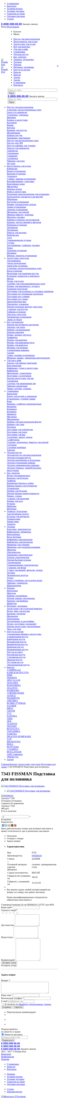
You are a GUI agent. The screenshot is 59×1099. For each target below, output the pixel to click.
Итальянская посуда (16, 642)
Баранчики (12, 393)
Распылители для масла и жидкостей (25, 197)
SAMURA (12, 734)
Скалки (10, 353)
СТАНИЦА (12, 749)
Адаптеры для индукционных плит (24, 110)
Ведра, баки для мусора (18, 611)
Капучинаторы (14, 365)
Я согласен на (28, 1004)
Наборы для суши (15, 424)
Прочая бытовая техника (19, 560)
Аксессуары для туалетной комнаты (24, 608)
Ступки (10, 243)
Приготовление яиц (16, 301)
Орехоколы (12, 227)
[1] (2, 813)
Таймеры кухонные (16, 312)
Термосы (11, 524)
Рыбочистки (13, 235)
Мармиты (11, 414)
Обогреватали (14, 552)
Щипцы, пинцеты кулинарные (22, 255)
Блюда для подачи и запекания (22, 396)
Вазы (9, 401)
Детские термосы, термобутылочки (24, 468)
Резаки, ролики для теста (19, 335)
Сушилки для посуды (17, 309)
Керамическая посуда (17, 644)
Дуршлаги (12, 176)
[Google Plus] (15, 825)
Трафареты (12, 337)
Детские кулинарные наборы (21, 463)
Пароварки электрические (20, 555)
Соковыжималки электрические (22, 565)
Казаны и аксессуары (17, 120)
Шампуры (12, 603)
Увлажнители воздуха (17, 575)
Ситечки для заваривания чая (21, 383)
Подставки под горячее (18, 296)
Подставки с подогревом (19, 376)
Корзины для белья (16, 613)
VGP (9, 739)
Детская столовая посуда (19, 457)
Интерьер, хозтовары (17, 606)
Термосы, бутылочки (17, 511)
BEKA (10, 744)
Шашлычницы (14, 585)
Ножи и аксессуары (16, 191)
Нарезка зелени (14, 189)
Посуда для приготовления (20, 107)
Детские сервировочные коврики (23, 465)
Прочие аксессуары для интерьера (23, 626)
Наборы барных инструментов (22, 486)
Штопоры (11, 509)
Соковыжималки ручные (19, 240)
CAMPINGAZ (14, 670)
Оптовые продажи (16, 1084)
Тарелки (11, 450)
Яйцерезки (12, 199)
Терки (10, 248)
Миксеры (11, 550)
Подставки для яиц (16, 434)
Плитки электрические (18, 557)
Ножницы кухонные (17, 225)
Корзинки (11, 406)
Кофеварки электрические (20, 539)
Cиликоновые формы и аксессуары (24, 634)
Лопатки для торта (16, 327)
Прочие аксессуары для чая (20, 378)
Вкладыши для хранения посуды (23, 273)
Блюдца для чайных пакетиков (22, 363)
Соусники (12, 445)
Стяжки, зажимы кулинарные (21, 179)
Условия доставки (15, 1079)
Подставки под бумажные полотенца (25, 294)
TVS (9, 713)
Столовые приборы (16, 447)
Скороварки (13, 153)
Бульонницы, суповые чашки (21, 399)
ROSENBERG (14, 685)
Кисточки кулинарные (18, 202)
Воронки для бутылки (17, 478)
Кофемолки (12, 370)
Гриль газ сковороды (17, 112)
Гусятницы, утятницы (17, 115)
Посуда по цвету (15, 652)
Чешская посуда (14, 659)
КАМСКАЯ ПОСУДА (18, 672)
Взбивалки (12, 168)
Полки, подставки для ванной (21, 624)
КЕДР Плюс (13, 746)
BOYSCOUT (13, 729)
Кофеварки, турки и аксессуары (22, 368)
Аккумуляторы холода (18, 514)
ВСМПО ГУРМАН (16, 703)
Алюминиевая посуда (17, 636)
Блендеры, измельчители (19, 529)
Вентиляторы (13, 534)
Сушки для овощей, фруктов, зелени (25, 570)
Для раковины (14, 260)
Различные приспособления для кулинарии (28, 194)
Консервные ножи (16, 184)
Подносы (11, 427)
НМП (9, 675)
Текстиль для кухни (16, 314)
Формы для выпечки (17, 340)
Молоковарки (13, 133)
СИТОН (11, 711)
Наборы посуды (14, 135)
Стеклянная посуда (16, 657)
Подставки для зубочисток (20, 429)
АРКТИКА (12, 700)
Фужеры (11, 503)
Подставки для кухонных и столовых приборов (30, 291)
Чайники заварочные (17, 386)
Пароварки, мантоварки (18, 138)
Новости (11, 1066)
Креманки (12, 409)
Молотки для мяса (16, 217)
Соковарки (12, 156)
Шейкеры (11, 506)
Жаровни (11, 117)
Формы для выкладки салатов (21, 204)
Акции (10, 759)
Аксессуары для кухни (18, 258)
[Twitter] (6, 825)
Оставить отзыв (9, 963)
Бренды (10, 667)
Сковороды (12, 150)
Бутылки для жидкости (18, 516)
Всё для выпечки (15, 322)
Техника (11, 526)
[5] (14, 813)
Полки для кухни (15, 281)
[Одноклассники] (9, 825)
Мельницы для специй (18, 212)
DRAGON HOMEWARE (19, 736)
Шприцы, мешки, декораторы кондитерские (28, 358)
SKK (9, 721)
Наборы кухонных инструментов (23, 220)
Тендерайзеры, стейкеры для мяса (23, 245)
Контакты (11, 1069)
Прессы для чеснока (16, 232)
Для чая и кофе (14, 360)
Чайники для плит (16, 161)
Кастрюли (12, 122)
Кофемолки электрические (20, 542)
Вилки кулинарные (16, 171)
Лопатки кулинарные (17, 209)
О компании (13, 1064)
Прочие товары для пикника (21, 598)
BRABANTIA (14, 741)
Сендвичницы (14, 562)
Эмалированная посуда (18, 665)
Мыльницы (12, 616)
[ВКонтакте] (3, 825)
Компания (6, 1054)
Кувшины (11, 411)
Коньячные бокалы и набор (20, 483)
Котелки (11, 127)
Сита (9, 237)
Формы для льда (15, 501)
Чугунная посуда (15, 662)
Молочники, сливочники (19, 373)
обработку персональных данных (35, 1004)
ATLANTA (12, 688)
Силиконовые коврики (18, 350)
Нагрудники (13, 470)
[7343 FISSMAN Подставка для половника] (23, 786)
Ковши (10, 125)
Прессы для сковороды (18, 148)
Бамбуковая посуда (16, 639)
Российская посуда (16, 654)
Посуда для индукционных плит (23, 140)
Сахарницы (12, 381)
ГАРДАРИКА (13, 731)
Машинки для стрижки (18, 544)
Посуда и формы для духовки (21, 145)
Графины (11, 480)
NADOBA (12, 716)
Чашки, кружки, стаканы (19, 388)
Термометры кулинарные (19, 317)
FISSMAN (12, 677)
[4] (11, 813)
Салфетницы (13, 440)
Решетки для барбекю (17, 601)
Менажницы (13, 419)
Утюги (10, 578)
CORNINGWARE (15, 693)
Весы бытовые (14, 537)
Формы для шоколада (17, 345)
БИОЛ (10, 708)
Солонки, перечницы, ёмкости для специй (27, 442)
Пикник (11, 588)
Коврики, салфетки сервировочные (24, 404)
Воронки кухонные (16, 174)
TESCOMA (12, 683)
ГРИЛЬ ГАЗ (12, 757)
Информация (7, 1057)
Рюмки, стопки (14, 496)
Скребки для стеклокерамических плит (26, 283)
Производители (14, 1091)
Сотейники (12, 158)
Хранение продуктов (17, 289)
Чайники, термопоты (17, 583)
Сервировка (13, 391)
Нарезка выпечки (15, 332)
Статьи (10, 1089)
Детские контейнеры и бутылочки (23, 460)
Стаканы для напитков (18, 498)
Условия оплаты (15, 1076)
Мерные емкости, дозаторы (20, 214)
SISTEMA (12, 726)
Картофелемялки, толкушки (20, 181)
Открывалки (13, 488)
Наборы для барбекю (17, 596)
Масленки (12, 416)
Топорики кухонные (17, 250)
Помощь (5, 1059)
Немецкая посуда (15, 647)
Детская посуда (14, 452)
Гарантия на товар (16, 1082)
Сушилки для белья (16, 567)
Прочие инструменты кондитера (23, 324)
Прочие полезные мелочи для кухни (24, 307)
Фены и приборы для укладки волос (24, 580)
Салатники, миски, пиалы (19, 437)
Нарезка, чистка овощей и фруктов (24, 222)
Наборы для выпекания (18, 330)
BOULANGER (14, 752)
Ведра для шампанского (18, 475)
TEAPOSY (12, 723)
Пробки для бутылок (17, 491)
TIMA (10, 718)
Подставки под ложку (17, 299)
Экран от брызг (14, 319)
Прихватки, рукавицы (18, 304)
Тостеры (11, 573)
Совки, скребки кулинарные (21, 355)
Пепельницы (13, 619)
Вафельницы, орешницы (19, 532)
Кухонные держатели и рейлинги (23, 276)
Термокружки (13, 519)
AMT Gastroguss (15, 754)
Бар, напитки (13, 473)
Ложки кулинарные (16, 207)
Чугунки (11, 163)
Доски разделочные (16, 263)
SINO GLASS (13, 680)
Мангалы (11, 593)
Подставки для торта (17, 432)
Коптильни (12, 590)
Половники (12, 230)
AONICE (11, 695)
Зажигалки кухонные (17, 266)
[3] (8, 813)
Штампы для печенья (17, 347)
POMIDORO (13, 690)
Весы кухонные (14, 271)
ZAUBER (11, 706)
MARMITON (13, 698)
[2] (5, 813)
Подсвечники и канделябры (20, 621)
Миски (10, 278)
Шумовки (11, 253)
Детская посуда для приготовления (24, 455)
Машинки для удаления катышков (23, 547)
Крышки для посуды (17, 130)
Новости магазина (13, 1034)
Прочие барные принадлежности (23, 493)
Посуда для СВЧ (15, 143)
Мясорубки (12, 186)
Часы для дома (14, 629)
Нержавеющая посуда (17, 649)
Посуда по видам (15, 631)
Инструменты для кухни (19, 166)
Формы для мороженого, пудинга (23, 286)
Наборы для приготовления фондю (24, 422)
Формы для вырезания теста (20, 342)
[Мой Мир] (12, 825)
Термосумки (13, 521)
